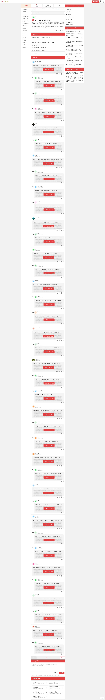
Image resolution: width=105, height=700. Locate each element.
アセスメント (69, 9)
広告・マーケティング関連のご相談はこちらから (74, 57)
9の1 (36, 563)
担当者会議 (68, 14)
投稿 (62, 672)
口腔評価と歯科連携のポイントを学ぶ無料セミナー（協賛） (74, 34)
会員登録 (96, 1)
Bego (38, 108)
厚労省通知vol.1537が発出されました (74, 31)
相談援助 (24, 28)
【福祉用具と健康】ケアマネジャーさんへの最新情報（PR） (74, 61)
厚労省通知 (25, 30)
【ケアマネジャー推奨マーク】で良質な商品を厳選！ (74, 42)
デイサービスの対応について (38, 45)
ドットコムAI (25, 13)
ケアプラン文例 (25, 18)
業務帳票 (24, 32)
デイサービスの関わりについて (38, 40)
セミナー (24, 35)
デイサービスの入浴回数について (39, 47)
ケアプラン (68, 11)
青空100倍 (37, 626)
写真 (57, 672)
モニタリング (69, 19)
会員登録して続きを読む (48, 69)
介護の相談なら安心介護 (71, 72)
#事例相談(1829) (36, 53)
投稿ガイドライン (35, 675)
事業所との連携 (51, 8)
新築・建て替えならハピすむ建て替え (74, 78)
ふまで (36, 484)
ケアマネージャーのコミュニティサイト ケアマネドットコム (74, 75)
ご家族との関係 (69, 22)
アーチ (36, 406)
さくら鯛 (37, 516)
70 (63, 30)
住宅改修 (24, 40)
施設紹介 (24, 42)
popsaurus (37, 155)
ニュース (59, 6)
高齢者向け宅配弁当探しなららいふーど (74, 79)
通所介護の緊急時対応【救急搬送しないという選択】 (43, 42)
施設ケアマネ (25, 25)
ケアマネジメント (45, 8)
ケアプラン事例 (25, 21)
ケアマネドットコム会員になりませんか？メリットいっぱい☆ (74, 65)
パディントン (38, 61)
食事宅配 (24, 37)
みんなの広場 (48, 6)
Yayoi (38, 311)
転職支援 (24, 11)
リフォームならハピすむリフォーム (74, 77)
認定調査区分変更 (70, 17)
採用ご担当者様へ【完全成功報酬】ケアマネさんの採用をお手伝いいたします (74, 50)
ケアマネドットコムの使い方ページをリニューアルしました (74, 38)
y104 (36, 16)
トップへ (102, 698)
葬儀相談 (24, 44)
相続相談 (24, 47)
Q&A (37, 6)
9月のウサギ (40, 390)
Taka (36, 123)
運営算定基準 (25, 9)
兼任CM (37, 453)
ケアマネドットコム (5, 1)
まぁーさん (37, 217)
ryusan (38, 92)
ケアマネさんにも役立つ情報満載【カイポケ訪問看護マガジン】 (74, 53)
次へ (62, 657)
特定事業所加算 (25, 16)
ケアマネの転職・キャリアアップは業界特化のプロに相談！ (74, 46)
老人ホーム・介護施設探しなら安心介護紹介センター (74, 74)
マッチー (39, 201)
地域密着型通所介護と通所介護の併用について (41, 37)
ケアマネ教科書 (25, 23)
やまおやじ (37, 359)
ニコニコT (37, 327)
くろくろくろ (40, 186)
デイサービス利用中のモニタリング (39, 50)
